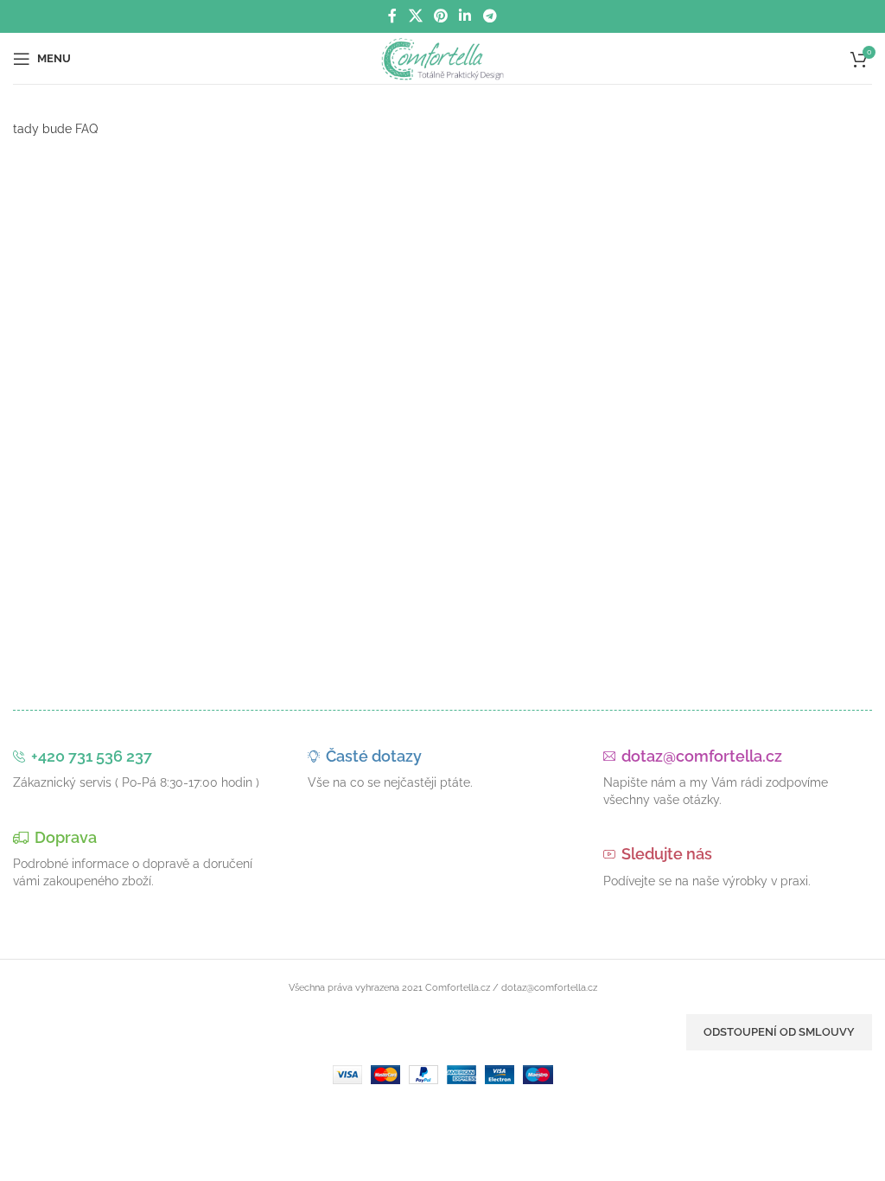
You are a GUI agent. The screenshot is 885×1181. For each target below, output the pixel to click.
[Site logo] (443, 57)
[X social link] (415, 16)
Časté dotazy (374, 756)
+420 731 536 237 (91, 756)
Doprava (66, 837)
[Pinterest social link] (440, 16)
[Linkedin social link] (465, 16)
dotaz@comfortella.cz (701, 756)
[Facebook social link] (393, 16)
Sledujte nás (666, 854)
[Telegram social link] (489, 16)
